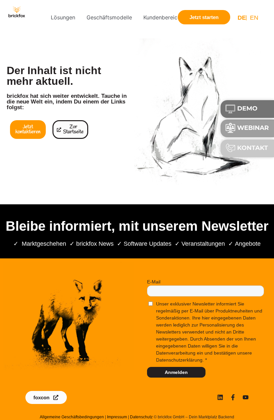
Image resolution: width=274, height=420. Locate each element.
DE (242, 17)
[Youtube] (246, 397)
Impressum (117, 417)
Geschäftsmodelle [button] (109, 17)
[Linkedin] (220, 397)
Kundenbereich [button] (161, 17)
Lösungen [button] (63, 17)
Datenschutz (141, 417)
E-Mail (153, 281)
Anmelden (176, 372)
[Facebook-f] (233, 397)
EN (254, 17)
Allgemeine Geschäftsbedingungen (72, 417)
